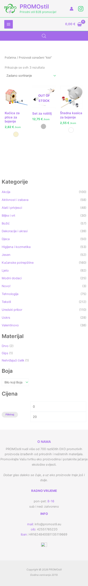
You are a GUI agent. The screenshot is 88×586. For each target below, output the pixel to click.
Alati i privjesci (12, 208)
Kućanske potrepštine (18, 263)
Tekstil (6, 302)
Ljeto (5, 270)
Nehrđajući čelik (13, 360)
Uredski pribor (12, 310)
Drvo (5, 346)
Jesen (6, 255)
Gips (5, 353)
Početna (10, 57)
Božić (6, 223)
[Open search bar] (44, 36)
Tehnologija (10, 294)
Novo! (6, 286)
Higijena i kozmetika (16, 247)
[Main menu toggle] (8, 24)
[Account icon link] (71, 9)
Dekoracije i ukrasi (15, 231)
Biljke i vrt (8, 215)
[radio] (16, 134)
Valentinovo (10, 325)
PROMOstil (34, 6)
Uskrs (6, 318)
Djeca (6, 239)
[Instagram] (81, 9)
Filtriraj (10, 414)
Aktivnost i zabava (15, 200)
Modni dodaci (12, 278)
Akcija (6, 192)
